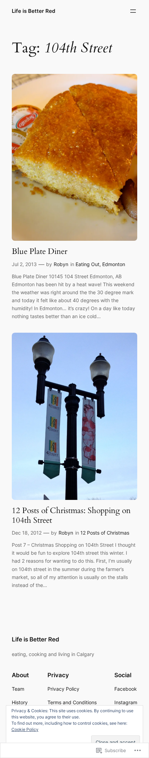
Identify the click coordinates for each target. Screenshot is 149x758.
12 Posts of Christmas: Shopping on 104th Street (71, 515)
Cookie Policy (24, 729)
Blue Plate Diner (39, 251)
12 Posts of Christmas (104, 533)
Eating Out (87, 264)
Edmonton (113, 264)
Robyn (61, 264)
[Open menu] (133, 11)
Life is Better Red (33, 11)
